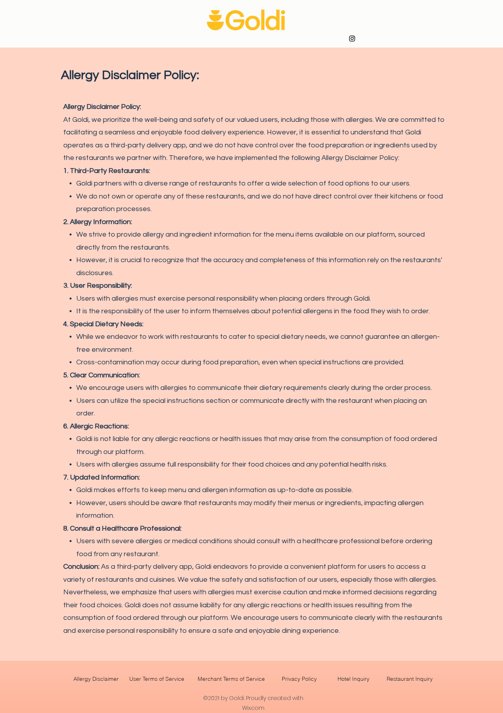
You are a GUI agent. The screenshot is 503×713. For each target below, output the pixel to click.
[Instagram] (352, 38)
